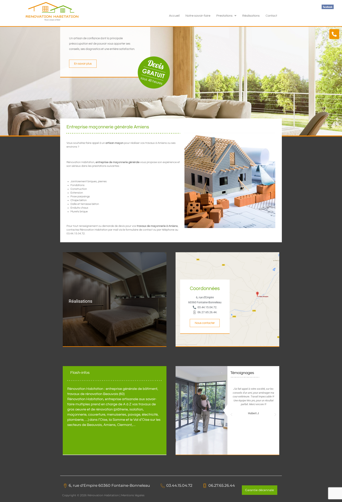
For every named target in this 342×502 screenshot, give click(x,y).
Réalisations (251, 15)
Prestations (224, 15)
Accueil (174, 15)
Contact (271, 15)
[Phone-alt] (334, 34)
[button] (226, 15)
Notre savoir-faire (197, 15)
